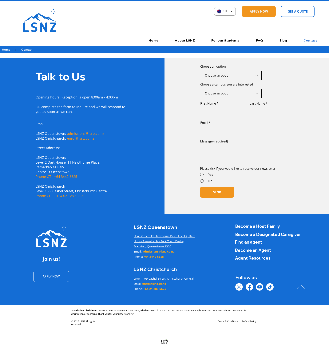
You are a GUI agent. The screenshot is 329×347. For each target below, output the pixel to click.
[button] (178, 40)
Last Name (257, 103)
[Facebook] (249, 287)
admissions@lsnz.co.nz (85, 133)
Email (204, 122)
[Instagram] (239, 287)
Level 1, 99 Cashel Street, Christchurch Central (163, 278)
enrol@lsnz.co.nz (80, 138)
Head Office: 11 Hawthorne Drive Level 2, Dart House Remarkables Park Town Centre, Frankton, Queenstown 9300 (164, 241)
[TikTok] (270, 287)
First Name (208, 103)
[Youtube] (259, 287)
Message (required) (214, 141)
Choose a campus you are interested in (228, 84)
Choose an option (213, 66)
